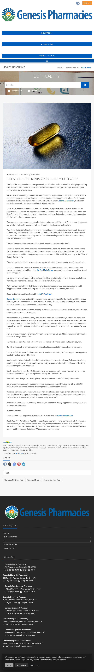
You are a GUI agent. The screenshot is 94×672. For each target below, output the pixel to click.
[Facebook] (78, 3)
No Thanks (21, 665)
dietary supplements (65, 415)
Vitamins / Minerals (33, 480)
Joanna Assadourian (66, 200)
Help (4, 541)
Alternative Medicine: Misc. (14, 480)
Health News (17, 90)
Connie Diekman (13, 299)
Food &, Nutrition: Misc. (52, 480)
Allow (9, 665)
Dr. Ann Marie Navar (45, 270)
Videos (34, 90)
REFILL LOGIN (47, 44)
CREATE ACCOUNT (47, 55)
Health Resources (72, 67)
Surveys (6, 533)
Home (59, 67)
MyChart (87, 3)
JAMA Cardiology (45, 294)
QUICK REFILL (47, 33)
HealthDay (19, 453)
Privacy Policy (8, 548)
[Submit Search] (85, 85)
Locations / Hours (10, 544)
